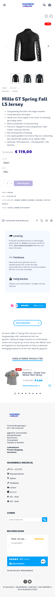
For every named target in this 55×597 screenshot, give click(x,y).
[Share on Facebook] (36, 220)
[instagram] (30, 582)
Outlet (13, 88)
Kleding (5, 91)
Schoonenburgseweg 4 (16, 425)
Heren (15, 91)
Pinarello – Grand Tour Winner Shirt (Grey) (34, 373)
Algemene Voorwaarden (17, 433)
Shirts (5, 204)
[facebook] (25, 582)
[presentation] (6, 46)
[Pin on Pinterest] (45, 220)
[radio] (6, 162)
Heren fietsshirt (22, 208)
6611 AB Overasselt (15, 428)
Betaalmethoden (14, 435)
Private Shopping (15, 450)
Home (4, 88)
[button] (4, 5)
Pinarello (27, 370)
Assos (10, 192)
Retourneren (12, 437)
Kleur (4, 159)
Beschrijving (23, 323)
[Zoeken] (44, 519)
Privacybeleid (12, 440)
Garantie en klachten (15, 442)
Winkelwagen (23, 183)
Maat (4, 168)
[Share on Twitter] (40, 220)
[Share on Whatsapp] (50, 220)
